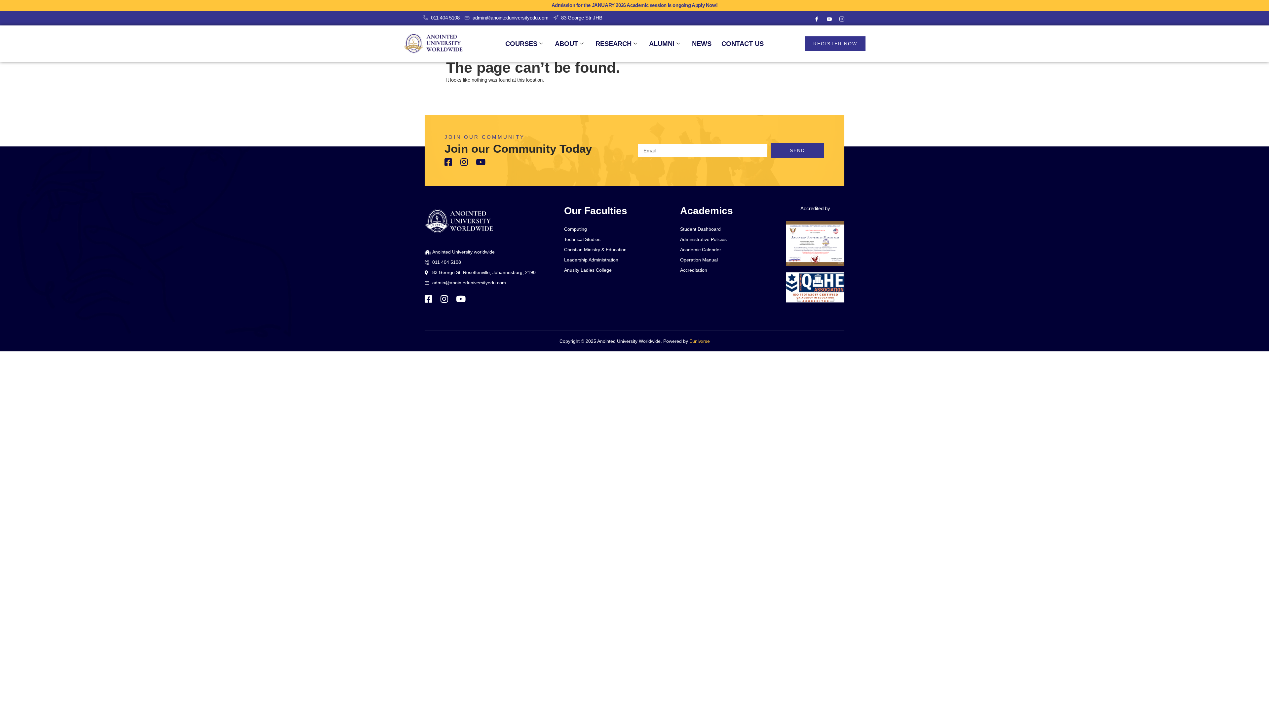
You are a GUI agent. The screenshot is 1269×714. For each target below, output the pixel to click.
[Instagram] (842, 19)
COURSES (521, 43)
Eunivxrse (699, 341)
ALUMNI (661, 43)
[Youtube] (829, 19)
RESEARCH (614, 43)
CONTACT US (742, 43)
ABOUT (566, 43)
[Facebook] (817, 19)
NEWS (701, 43)
